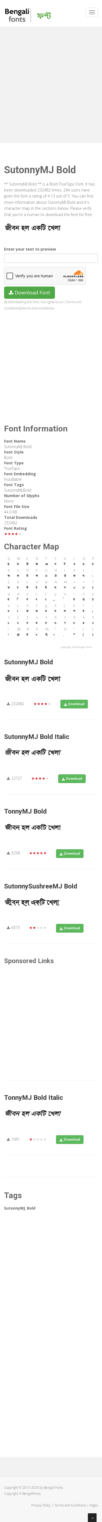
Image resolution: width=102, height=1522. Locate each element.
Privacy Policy (41, 1505)
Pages (93, 1505)
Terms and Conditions (70, 1505)
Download (76, 704)
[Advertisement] (51, 84)
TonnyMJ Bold (25, 811)
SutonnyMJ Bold (28, 662)
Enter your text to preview (30, 249)
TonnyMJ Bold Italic (33, 1097)
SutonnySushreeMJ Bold (40, 886)
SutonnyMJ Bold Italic (36, 737)
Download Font (31, 292)
